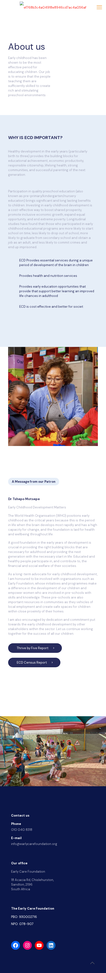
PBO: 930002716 (24, 917)
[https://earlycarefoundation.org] (53, 7)
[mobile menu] (99, 7)
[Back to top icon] (92, 963)
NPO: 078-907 (22, 924)
